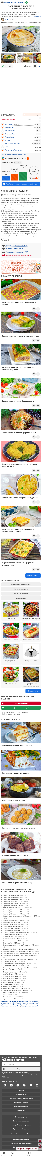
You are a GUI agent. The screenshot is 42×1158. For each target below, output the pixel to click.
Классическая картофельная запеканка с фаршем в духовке (19, 368)
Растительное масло (12, 143)
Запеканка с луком (21, 589)
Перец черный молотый (13, 150)
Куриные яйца (10, 134)
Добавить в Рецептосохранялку (17, 245)
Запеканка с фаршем (31, 640)
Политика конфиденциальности (21, 1098)
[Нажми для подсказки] (28, 158)
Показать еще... (33, 575)
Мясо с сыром (21, 598)
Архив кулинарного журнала (21, 1133)
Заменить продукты (8, 119)
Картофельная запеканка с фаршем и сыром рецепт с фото (18, 530)
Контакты (21, 1110)
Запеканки (11, 619)
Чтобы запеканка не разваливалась (17, 746)
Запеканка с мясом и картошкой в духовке (20, 498)
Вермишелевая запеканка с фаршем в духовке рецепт (18, 564)
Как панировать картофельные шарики (18, 828)
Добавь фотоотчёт (21, 703)
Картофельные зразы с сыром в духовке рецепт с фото (19, 465)
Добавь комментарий (21, 708)
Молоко (7, 140)
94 (39, 66)
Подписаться (21, 1069)
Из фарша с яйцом (21, 593)
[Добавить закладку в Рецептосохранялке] (35, 66)
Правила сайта (21, 1094)
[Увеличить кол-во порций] (40, 118)
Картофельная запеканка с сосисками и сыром (19, 303)
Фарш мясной (9, 127)
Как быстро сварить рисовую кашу (17, 883)
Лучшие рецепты (21, 1117)
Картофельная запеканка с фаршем (31, 685)
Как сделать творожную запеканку (16, 773)
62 (6, 66)
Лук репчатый (9, 130)
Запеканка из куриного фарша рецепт (18, 401)
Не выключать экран (33, 115)
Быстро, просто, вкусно (31, 619)
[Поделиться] (40, 1144)
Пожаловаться (8, 22)
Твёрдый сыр (9, 137)
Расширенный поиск (21, 1139)
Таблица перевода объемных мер (14, 155)
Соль (6, 147)
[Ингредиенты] (40, 1140)
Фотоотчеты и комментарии (21, 1143)
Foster (7, 19)
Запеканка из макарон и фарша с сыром (19, 432)
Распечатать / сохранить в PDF (17, 252)
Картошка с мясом (11, 640)
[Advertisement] (21, 90)
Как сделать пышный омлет (14, 800)
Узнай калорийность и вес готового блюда (21, 184)
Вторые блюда (31, 661)
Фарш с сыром (11, 684)
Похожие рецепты (20, 22)
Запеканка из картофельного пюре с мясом (20, 336)
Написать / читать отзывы (15, 249)
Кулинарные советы (21, 1121)
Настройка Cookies (21, 1106)
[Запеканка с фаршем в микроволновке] (8, 58)
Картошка (8, 124)
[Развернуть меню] (40, 1148)
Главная (21, 1090)
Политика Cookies (21, 1102)
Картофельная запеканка (10, 662)
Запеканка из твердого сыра (21, 584)
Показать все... (33, 691)
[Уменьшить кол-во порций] (40, 121)
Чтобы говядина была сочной (15, 855)
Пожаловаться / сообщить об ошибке (19, 255)
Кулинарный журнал (21, 1129)
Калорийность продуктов (21, 1125)
